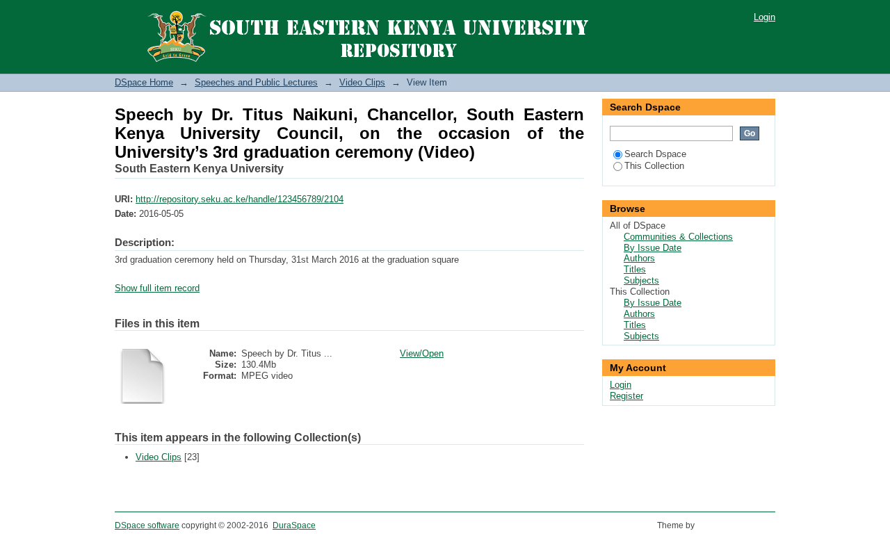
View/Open (422, 353)
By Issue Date (652, 248)
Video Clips (362, 82)
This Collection (654, 166)
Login (764, 17)
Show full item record (157, 288)
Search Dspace (655, 154)
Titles (635, 269)
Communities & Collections (678, 236)
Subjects (641, 280)
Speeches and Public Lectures (256, 82)
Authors (639, 258)
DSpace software (147, 525)
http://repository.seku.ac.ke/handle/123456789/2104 (239, 199)
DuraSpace (294, 525)
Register (626, 396)
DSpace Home (144, 82)
